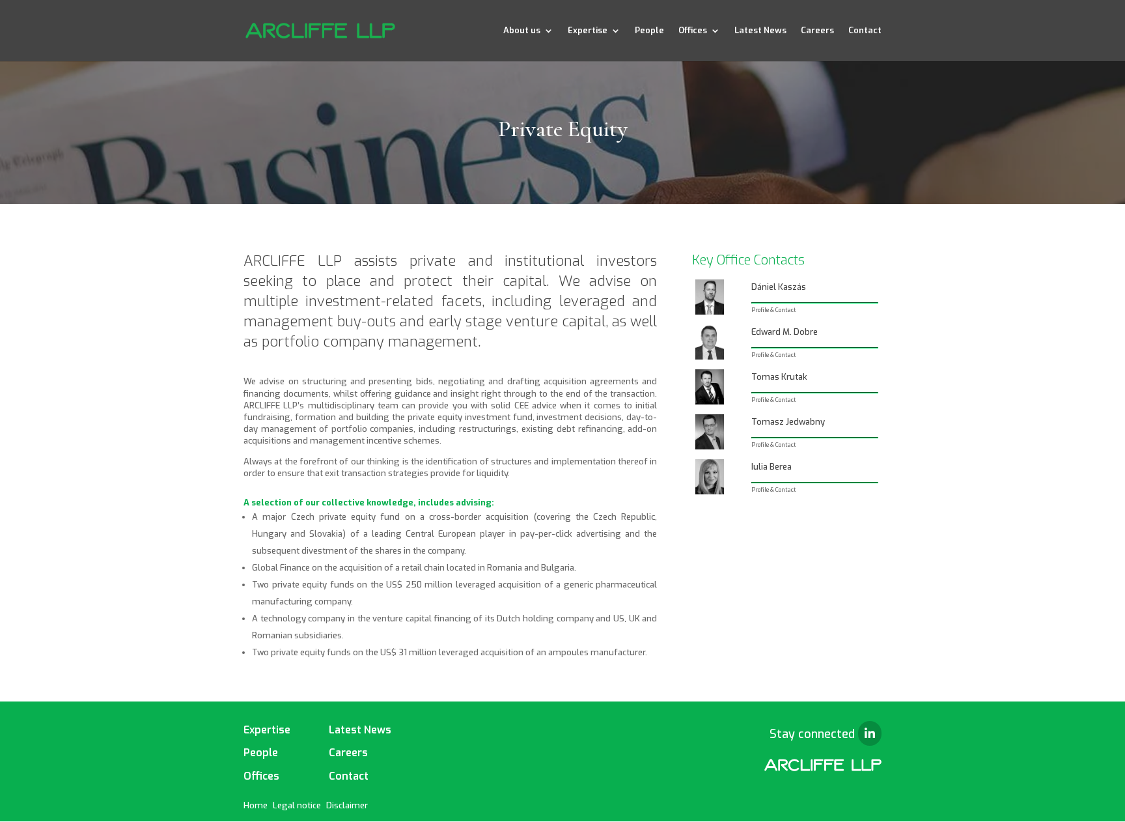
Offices (692, 31)
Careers (817, 31)
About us (521, 31)
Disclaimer (347, 805)
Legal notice (297, 805)
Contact (865, 31)
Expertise (587, 31)
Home (255, 805)
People (649, 31)
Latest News (760, 31)
